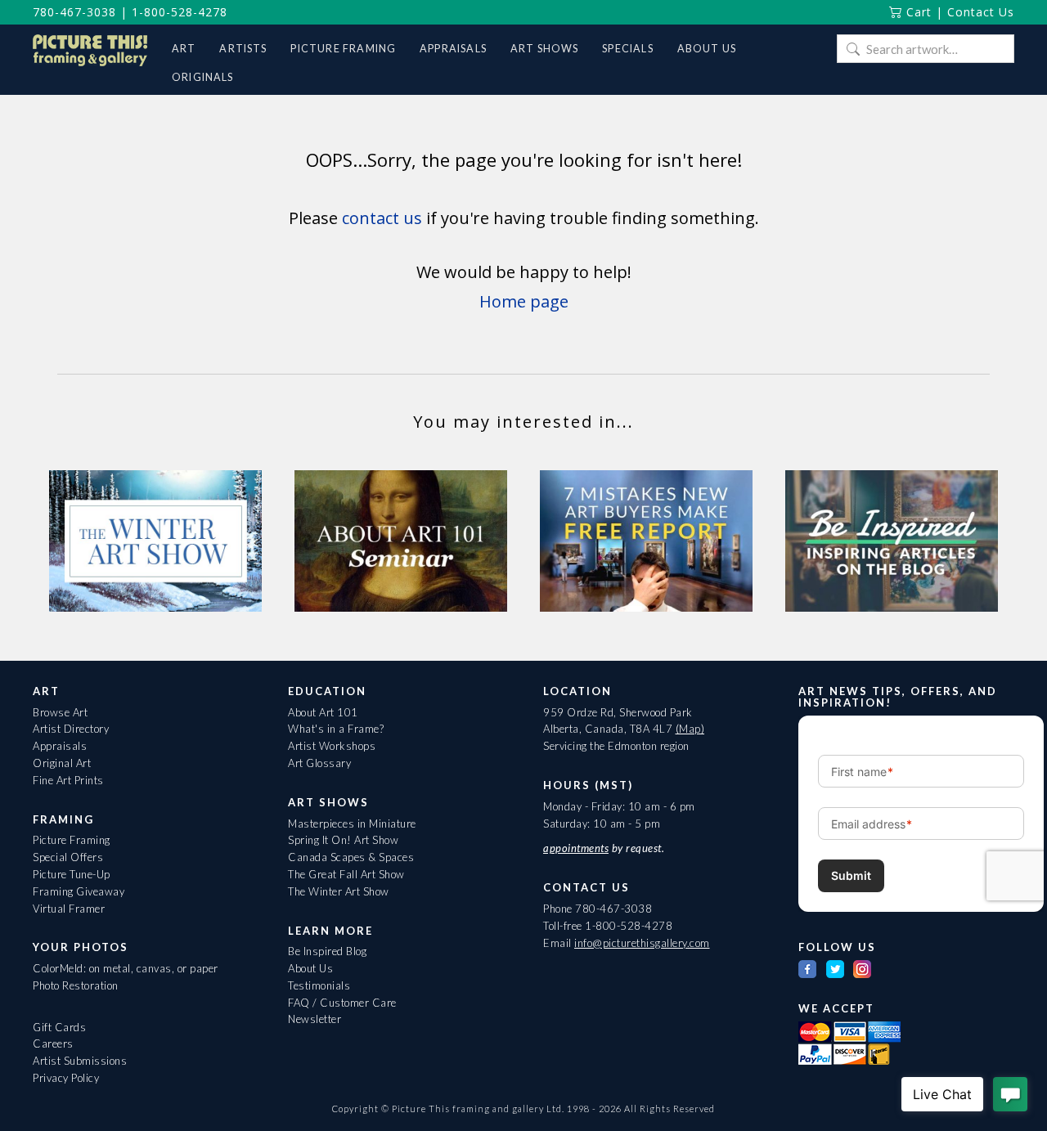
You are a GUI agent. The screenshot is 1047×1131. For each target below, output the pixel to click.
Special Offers (68, 857)
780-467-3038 (74, 12)
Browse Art (60, 712)
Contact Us (980, 12)
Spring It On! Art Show (343, 839)
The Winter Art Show (338, 891)
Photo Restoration (76, 985)
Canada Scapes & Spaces (351, 857)
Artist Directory (71, 728)
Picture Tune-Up (71, 874)
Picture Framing (71, 839)
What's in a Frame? (336, 728)
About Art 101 (323, 712)
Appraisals (60, 745)
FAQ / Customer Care (342, 1002)
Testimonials (319, 985)
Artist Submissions (80, 1060)
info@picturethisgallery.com (642, 942)
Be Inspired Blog (327, 951)
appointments (576, 848)
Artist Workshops (331, 745)
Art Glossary (319, 763)
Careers (53, 1043)
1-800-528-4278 (179, 12)
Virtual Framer (69, 908)
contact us (382, 218)
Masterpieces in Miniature (352, 823)
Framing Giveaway (78, 891)
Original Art (62, 763)
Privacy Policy (66, 1077)
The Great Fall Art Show (346, 874)
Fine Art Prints (68, 780)
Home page (523, 301)
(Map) (690, 728)
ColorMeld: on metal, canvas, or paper (125, 968)
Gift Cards (59, 1027)
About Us (310, 968)
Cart (917, 12)
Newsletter (314, 1019)
